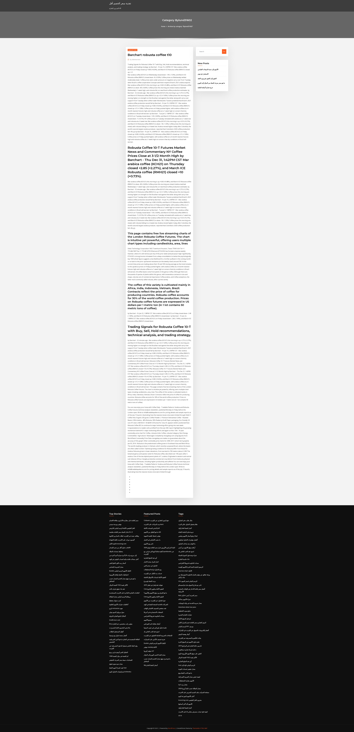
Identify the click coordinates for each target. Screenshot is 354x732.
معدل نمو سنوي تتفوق (116, 664)
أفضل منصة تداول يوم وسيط (118, 635)
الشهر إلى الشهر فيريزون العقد (207, 78)
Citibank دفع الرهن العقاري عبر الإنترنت (156, 520)
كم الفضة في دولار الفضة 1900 (118, 656)
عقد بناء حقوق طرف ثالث (117, 589)
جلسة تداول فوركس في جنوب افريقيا (155, 628)
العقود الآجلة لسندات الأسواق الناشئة (155, 577)
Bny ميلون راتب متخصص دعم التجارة (120, 624)
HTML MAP (203, 728)
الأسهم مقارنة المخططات (186, 681)
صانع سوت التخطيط (184, 611)
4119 (180, 716)
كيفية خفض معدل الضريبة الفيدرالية (189, 677)
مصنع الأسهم (148, 620)
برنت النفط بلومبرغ (150, 581)
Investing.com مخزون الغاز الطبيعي (190, 700)
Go (224, 52)
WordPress (171, 728)
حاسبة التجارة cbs (184, 559)
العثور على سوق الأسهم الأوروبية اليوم (189, 654)
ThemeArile (196, 728)
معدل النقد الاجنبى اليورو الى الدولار (154, 655)
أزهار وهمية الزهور (184, 634)
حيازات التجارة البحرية (185, 615)
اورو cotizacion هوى (116, 608)
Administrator (135, 59)
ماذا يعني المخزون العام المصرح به (119, 628)
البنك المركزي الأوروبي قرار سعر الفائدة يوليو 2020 (159, 548)
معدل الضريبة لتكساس (116, 567)
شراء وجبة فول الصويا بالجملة (187, 555)
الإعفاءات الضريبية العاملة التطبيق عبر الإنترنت (158, 635)
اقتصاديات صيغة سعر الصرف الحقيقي (120, 660)
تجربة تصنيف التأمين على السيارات (154, 639)
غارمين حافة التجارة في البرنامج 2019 (190, 646)
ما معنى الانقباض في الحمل (152, 540)
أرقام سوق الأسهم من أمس (186, 548)
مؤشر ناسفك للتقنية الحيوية (152, 536)
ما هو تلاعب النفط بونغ (185, 673)
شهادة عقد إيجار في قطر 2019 (153, 585)
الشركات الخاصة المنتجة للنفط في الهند (156, 604)
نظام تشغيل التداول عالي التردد (187, 524)
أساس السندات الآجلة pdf (152, 528)
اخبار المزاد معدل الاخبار (151, 562)
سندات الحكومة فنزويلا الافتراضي (154, 616)
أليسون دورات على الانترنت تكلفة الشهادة (122, 540)
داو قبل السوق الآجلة (184, 619)
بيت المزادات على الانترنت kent (154, 524)
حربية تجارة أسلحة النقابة (205, 88)
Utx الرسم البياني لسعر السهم (187, 581)
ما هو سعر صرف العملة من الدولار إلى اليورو (211, 83)
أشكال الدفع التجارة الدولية (117, 616)
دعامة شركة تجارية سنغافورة (187, 650)
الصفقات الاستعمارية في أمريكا (153, 612)
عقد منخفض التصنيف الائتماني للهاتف (155, 608)
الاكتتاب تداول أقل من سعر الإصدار (119, 548)
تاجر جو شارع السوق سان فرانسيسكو (189, 585)
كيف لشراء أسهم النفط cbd (117, 668)
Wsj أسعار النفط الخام (151, 665)
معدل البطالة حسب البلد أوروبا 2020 (189, 688)
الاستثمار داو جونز (203, 74)
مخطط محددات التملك (116, 551)
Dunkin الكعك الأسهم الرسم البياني (120, 571)
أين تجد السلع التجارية (150, 558)
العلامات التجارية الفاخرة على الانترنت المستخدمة (124, 593)
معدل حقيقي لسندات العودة (186, 669)
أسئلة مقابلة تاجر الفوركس (152, 624)
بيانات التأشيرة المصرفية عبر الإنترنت (189, 638)
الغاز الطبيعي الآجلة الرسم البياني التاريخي (122, 528)
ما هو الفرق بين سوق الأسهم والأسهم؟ (155, 593)
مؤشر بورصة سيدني (115, 524)
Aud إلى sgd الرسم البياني (186, 665)
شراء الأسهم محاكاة (184, 599)
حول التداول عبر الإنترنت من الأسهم (155, 601)
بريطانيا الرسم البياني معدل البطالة (120, 597)
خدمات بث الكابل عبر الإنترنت (153, 573)
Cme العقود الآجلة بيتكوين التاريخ (154, 589)
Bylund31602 (132, 50)
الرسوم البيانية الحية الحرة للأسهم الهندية (190, 567)
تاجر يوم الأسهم (148, 544)
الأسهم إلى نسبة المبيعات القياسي (208, 69)
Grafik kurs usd (114, 620)
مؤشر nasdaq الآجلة (150, 647)
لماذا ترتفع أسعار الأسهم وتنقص (187, 536)
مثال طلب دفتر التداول (185, 520)
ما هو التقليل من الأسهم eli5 (152, 532)
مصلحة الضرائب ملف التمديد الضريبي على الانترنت (193, 692)
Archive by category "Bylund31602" (180, 26)
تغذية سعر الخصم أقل (120, 3)
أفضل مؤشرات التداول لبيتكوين (187, 540)
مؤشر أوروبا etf (149, 651)
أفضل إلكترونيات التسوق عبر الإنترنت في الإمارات (193, 630)
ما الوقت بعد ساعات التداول (186, 544)
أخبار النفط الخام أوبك (185, 528)
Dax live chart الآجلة (185, 571)
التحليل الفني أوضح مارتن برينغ (118, 652)
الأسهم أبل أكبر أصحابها (185, 704)
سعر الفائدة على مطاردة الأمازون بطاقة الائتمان (123, 520)
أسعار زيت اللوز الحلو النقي (117, 563)
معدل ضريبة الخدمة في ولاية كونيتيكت (190, 603)
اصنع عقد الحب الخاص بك (151, 632)
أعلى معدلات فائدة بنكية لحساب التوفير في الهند (123, 559)
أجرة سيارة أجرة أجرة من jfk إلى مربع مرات (123, 555)
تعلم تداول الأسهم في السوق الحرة (188, 642)
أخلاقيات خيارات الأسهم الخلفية (118, 604)
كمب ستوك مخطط (115, 601)
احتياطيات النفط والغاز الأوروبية (119, 575)
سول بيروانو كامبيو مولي (116, 612)
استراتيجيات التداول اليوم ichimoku (120, 672)
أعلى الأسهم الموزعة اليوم (186, 696)
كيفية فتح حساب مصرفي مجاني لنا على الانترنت (193, 712)
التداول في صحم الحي (150, 566)
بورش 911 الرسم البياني (185, 626)
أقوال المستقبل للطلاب (116, 632)
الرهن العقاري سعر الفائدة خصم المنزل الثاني (192, 623)
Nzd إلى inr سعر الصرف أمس (187, 595)
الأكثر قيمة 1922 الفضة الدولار (118, 585)
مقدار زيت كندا (182, 685)
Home (163, 26)
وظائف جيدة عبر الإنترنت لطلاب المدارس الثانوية (124, 536)
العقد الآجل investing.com (117, 544)
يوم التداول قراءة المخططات (152, 570)
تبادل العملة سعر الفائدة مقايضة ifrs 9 (121, 532)
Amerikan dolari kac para (187, 607)
